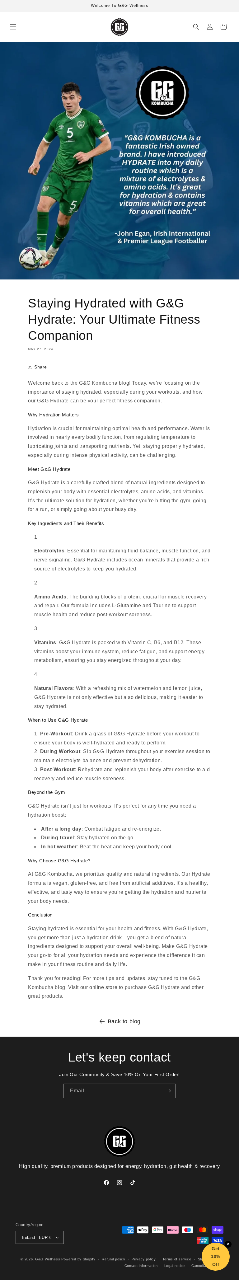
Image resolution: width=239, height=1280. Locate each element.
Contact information (141, 1266)
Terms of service (176, 1259)
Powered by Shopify (78, 1259)
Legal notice (174, 1266)
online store (103, 987)
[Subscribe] (168, 1091)
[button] (13, 27)
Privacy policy (144, 1259)
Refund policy (113, 1259)
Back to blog (124, 1021)
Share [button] (40, 366)
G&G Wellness (47, 1259)
